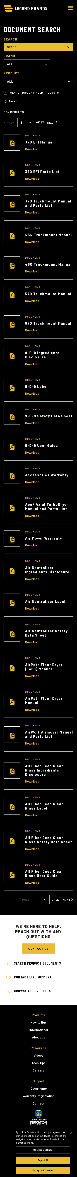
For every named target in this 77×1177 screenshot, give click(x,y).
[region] (38, 1152)
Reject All (43, 1160)
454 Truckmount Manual (48, 235)
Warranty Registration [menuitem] (38, 1096)
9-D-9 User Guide (41, 445)
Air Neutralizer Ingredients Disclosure (47, 569)
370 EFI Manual (39, 142)
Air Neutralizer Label (45, 601)
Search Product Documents (37, 963)
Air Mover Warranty (43, 538)
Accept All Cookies (43, 1170)
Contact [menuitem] (38, 1103)
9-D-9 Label (36, 386)
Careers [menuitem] (38, 1070)
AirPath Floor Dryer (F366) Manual (44, 666)
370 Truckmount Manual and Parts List (48, 203)
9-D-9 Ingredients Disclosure (42, 355)
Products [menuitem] (38, 1015)
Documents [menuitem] (38, 1088)
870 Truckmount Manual (48, 323)
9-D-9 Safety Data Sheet (49, 416)
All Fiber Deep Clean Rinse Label (44, 806)
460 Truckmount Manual (48, 264)
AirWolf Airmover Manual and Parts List (49, 734)
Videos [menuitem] (38, 1055)
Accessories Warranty (47, 475)
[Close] (71, 1133)
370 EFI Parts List (42, 171)
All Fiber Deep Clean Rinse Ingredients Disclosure (44, 770)
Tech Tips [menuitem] (38, 1063)
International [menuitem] (38, 1030)
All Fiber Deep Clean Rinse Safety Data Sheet (48, 839)
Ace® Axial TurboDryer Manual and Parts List (46, 506)
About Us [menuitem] (38, 1037)
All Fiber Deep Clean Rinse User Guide (44, 873)
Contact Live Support (33, 977)
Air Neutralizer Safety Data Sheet (46, 633)
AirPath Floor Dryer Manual (44, 700)
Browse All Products (32, 991)
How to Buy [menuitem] (38, 1022)
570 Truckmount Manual (48, 294)
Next (51, 122)
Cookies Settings (42, 1149)
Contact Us (38, 948)
